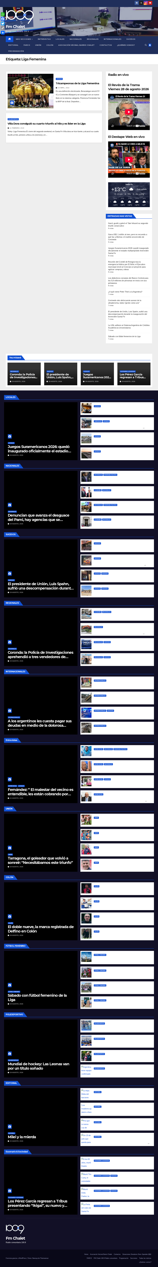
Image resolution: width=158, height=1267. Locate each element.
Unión (38, 45)
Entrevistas (44, 39)
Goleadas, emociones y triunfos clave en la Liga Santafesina (121, 974)
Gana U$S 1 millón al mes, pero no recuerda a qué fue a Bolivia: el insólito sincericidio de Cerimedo (127, 237)
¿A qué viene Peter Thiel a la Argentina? (125, 292)
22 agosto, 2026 (16, 798)
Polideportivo (13, 119)
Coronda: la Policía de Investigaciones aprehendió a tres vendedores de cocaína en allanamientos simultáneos (40, 659)
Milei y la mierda (22, 1137)
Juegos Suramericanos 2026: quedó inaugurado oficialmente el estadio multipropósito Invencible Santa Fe (128, 250)
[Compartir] (2, 32)
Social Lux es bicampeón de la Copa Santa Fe (114, 989)
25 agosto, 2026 (16, 1141)
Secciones (133, 1258)
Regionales (93, 39)
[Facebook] (2, 19)
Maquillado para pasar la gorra (107, 494)
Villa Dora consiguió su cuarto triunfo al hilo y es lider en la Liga (46, 123)
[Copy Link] (2, 28)
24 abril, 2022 (63, 88)
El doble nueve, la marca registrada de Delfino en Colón (41, 929)
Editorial (13, 45)
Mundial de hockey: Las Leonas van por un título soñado (38, 1066)
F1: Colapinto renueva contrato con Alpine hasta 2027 (118, 1057)
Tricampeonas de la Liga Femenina (77, 83)
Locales (60, 39)
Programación (16, 51)
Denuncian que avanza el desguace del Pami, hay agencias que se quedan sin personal (38, 519)
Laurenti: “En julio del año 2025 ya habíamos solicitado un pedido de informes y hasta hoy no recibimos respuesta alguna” (120, 801)
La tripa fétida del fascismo (106, 1095)
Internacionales (112, 39)
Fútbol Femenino (14, 991)
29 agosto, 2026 (18, 381)
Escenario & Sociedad (127, 371)
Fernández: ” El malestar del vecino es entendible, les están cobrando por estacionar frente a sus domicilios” (40, 794)
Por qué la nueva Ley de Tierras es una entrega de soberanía (121, 1126)
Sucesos (130, 39)
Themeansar (44, 1258)
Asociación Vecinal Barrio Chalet (76, 45)
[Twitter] (2, 23)
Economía (97, 490)
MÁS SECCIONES (24, 39)
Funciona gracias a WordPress (16, 1258)
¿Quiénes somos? (126, 45)
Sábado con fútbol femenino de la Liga (124, 336)
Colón (49, 45)
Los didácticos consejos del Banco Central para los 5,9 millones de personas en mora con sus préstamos (128, 280)
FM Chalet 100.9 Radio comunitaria (105, 1258)
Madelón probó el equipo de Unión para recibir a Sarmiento (121, 836)
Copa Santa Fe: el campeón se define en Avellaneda (117, 1004)
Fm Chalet (15, 26)
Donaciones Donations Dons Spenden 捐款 (136, 1254)
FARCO (27, 45)
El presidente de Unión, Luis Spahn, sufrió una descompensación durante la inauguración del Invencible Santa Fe (127, 314)
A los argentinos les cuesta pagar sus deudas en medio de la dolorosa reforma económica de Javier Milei (40, 725)
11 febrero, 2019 (17, 128)
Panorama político (110, 474)
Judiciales (97, 421)
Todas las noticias (145, 1258)
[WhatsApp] (2, 14)
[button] (146, 45)
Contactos (106, 45)
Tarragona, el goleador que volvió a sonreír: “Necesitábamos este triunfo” (40, 860)
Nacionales (76, 39)
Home (86, 1254)
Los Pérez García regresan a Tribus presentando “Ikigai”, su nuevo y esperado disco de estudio (37, 1205)
